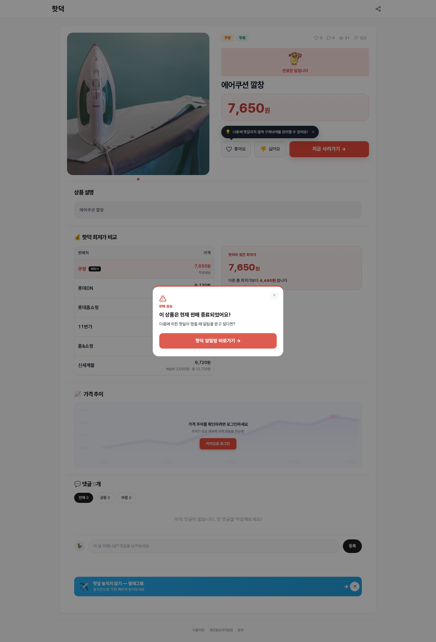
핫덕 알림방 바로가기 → (218, 341)
